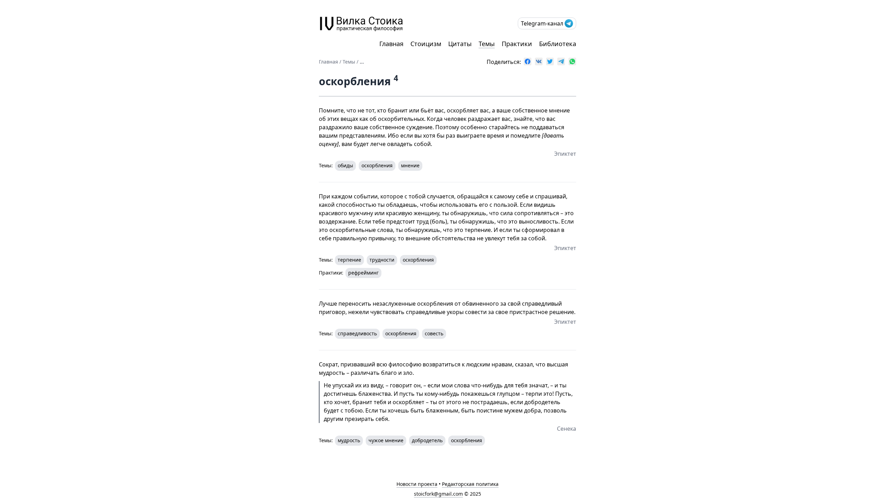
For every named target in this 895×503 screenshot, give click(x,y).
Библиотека (557, 43)
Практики (517, 43)
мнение (410, 165)
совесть (434, 333)
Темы (487, 43)
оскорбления (377, 165)
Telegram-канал (542, 23)
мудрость (349, 440)
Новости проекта (416, 484)
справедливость (357, 333)
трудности (382, 259)
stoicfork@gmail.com (438, 493)
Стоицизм (425, 43)
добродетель (427, 440)
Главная (391, 43)
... (362, 61)
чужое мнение (385, 440)
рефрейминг (363, 272)
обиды (345, 165)
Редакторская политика (470, 484)
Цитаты (460, 43)
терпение (349, 259)
